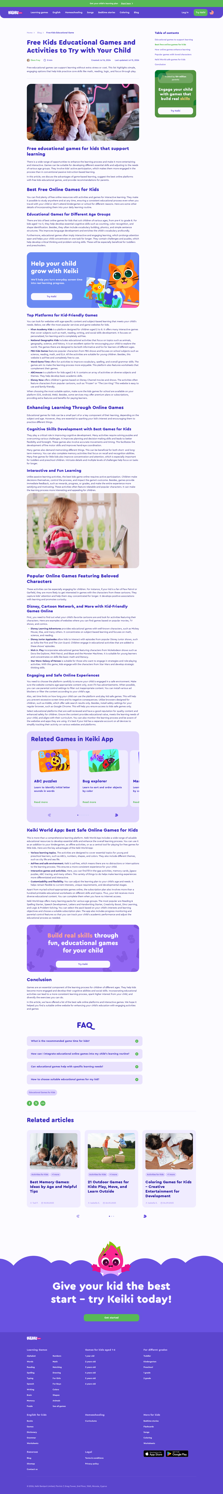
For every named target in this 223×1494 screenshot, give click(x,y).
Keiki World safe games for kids (170, 60)
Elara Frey (35, 60)
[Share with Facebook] (29, 1103)
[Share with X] (36, 1103)
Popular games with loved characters (173, 55)
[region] (83, 777)
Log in (185, 12)
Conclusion (160, 64)
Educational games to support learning (174, 40)
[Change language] (212, 12)
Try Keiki (200, 12)
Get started (111, 1317)
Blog (39, 33)
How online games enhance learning (172, 50)
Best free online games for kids (170, 45)
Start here (126, 3)
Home (30, 33)
